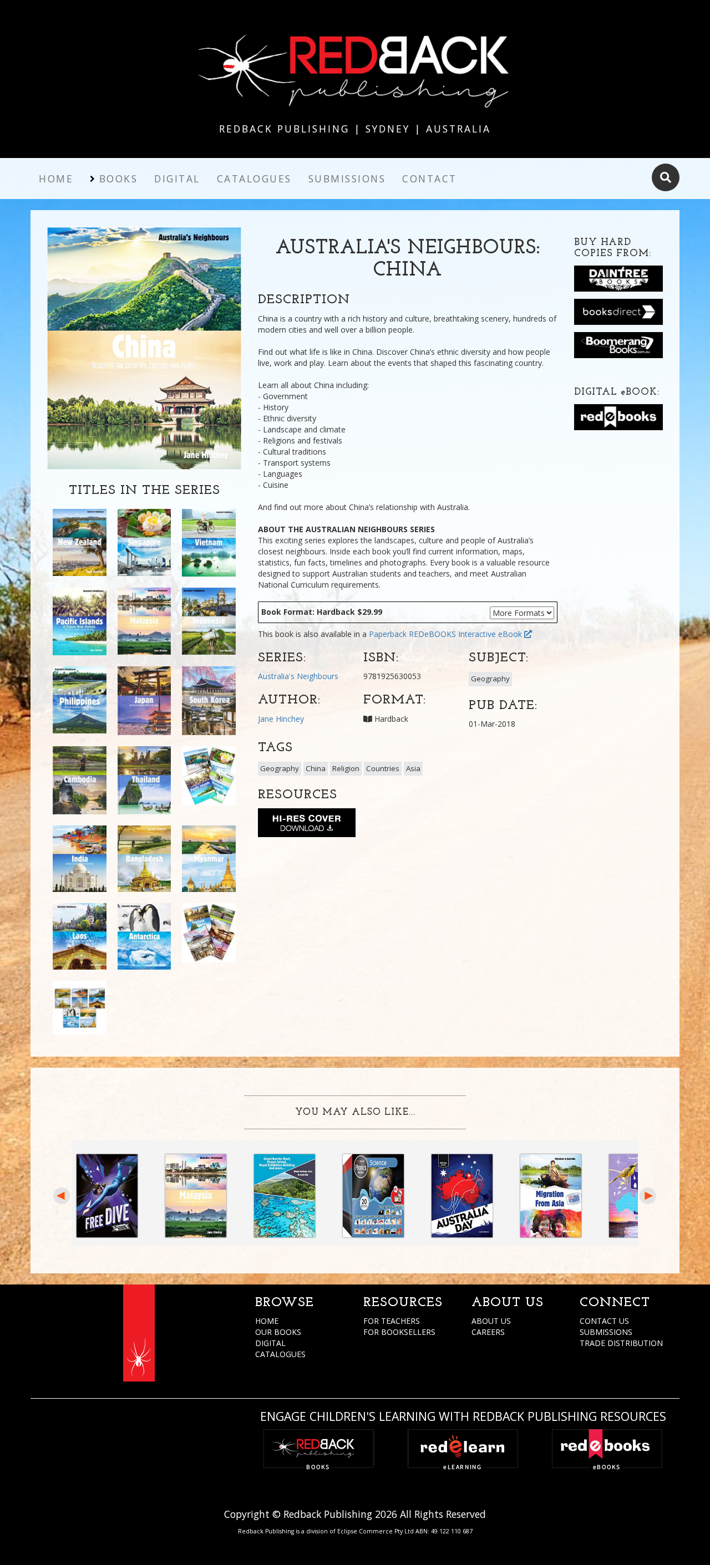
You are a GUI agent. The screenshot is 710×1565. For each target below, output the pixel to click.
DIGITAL (270, 1343)
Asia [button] (413, 768)
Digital (177, 178)
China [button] (316, 768)
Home (56, 178)
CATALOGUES (280, 1354)
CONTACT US (604, 1321)
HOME (266, 1321)
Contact (429, 178)
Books (118, 178)
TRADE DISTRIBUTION (621, 1343)
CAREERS (488, 1332)
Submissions (347, 178)
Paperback (388, 634)
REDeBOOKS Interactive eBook (466, 634)
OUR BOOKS (278, 1332)
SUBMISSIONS (606, 1332)
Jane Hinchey (281, 718)
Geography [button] (490, 679)
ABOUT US (491, 1321)
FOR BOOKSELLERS (399, 1332)
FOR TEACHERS (391, 1321)
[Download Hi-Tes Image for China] (307, 825)
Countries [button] (382, 768)
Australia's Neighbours (298, 676)
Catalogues (254, 178)
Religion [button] (345, 768)
